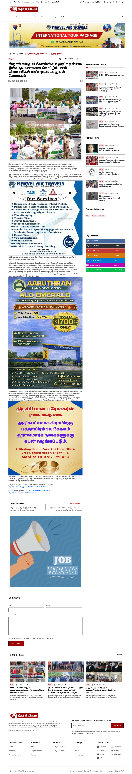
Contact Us (25, 2)
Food (76, 747)
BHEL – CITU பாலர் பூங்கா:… (111, 75)
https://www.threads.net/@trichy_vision (22, 493)
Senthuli (46, 2)
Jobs (32, 747)
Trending (101, 216)
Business (28, 17)
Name (11, 605)
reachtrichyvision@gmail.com (25, 730)
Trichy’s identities (59, 747)
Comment (12, 615)
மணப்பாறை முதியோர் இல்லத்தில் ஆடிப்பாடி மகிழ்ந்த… (110, 89)
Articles (18, 17)
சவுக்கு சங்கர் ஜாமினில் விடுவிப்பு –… (110, 185)
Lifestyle (54, 17)
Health (77, 751)
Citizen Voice (45, 17)
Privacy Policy (35, 2)
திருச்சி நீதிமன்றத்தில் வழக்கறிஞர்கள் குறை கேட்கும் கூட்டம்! (101, 690)
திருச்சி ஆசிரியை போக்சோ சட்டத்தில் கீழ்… (111, 150)
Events (101, 145)
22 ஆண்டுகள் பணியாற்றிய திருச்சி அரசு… (109, 198)
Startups (34, 755)
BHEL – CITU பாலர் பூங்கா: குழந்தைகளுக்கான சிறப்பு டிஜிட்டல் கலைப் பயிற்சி (27, 690)
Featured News (15, 743)
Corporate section (37, 751)
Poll (62, 17)
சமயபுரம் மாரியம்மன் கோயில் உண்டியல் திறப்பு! (111, 125)
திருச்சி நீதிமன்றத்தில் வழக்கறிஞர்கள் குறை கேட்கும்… (110, 114)
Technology (79, 755)
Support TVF (55, 2)
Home (10, 2)
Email (48, 605)
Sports (37, 17)
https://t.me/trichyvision (41, 491)
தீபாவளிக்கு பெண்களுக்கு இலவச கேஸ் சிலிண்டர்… (112, 161)
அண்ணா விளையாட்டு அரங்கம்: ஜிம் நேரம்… (110, 101)
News (10, 17)
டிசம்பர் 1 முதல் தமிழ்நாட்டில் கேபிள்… (109, 173)
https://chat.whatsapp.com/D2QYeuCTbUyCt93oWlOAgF (28, 487)
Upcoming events (14, 755)
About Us (17, 2)
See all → (120, 655)
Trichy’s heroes (58, 751)
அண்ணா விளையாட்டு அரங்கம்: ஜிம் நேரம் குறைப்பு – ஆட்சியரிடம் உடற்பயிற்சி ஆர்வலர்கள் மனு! (65, 690)
